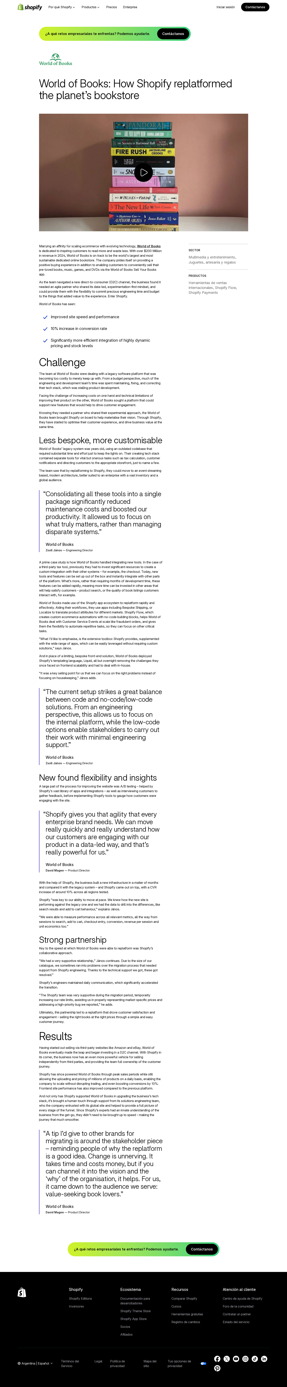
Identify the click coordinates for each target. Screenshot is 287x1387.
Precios (111, 7)
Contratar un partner (237, 1314)
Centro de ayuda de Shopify (242, 1298)
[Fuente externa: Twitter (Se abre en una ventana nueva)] (227, 1359)
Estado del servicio (236, 1322)
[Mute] (226, 227)
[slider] (136, 227)
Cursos (176, 1306)
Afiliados (126, 1334)
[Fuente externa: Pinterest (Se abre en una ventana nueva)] (217, 1368)
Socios (125, 1327)
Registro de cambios (185, 1322)
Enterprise (130, 7)
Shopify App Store (133, 1319)
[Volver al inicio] (22, 1292)
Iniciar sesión (226, 7)
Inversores (76, 1306)
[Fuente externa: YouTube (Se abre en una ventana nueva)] (236, 1359)
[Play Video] (43, 227)
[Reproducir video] (143, 172)
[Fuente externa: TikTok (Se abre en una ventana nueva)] (255, 1359)
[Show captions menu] (217, 227)
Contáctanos (255, 7)
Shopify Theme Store (135, 1311)
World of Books (149, 246)
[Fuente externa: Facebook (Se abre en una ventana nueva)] (217, 1359)
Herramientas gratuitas (187, 1314)
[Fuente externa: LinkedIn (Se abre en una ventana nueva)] (264, 1359)
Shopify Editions (80, 1298)
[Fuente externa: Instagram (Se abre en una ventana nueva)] (245, 1359)
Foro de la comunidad (238, 1306)
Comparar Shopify (184, 1298)
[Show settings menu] (235, 227)
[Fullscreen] (243, 227)
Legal (98, 1361)
